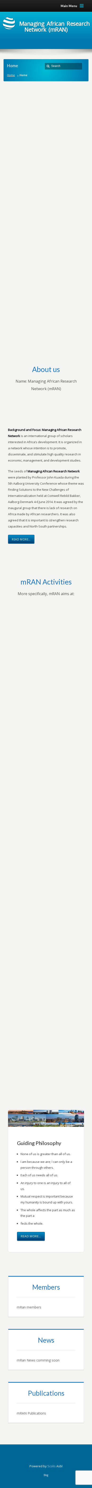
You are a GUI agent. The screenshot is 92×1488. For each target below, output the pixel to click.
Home (11, 75)
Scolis (51, 1466)
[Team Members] (46, 1296)
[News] (46, 1349)
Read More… (21, 539)
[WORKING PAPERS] (46, 1402)
